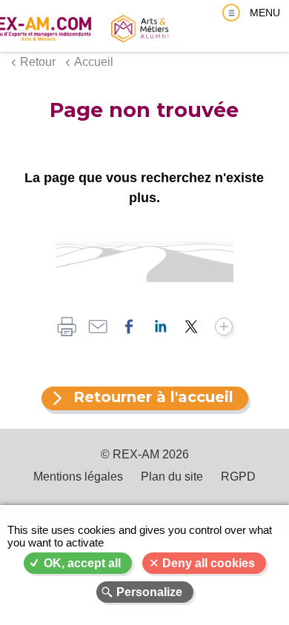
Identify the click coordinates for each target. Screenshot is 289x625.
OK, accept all (82, 563)
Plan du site (172, 476)
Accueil (93, 62)
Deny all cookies (208, 563)
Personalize (149, 592)
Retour (38, 62)
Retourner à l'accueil (153, 397)
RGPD (238, 476)
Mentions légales (78, 476)
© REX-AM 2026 (145, 454)
